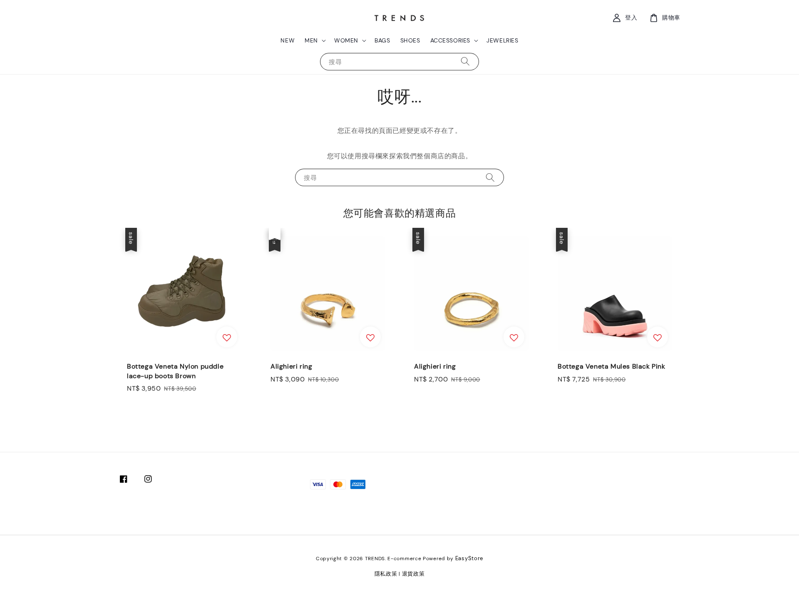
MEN (311, 40)
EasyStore (469, 558)
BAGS (382, 40)
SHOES (410, 40)
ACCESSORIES (450, 40)
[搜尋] (465, 61)
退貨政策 (413, 573)
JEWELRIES (502, 40)
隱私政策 (386, 573)
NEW (287, 40)
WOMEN (346, 40)
